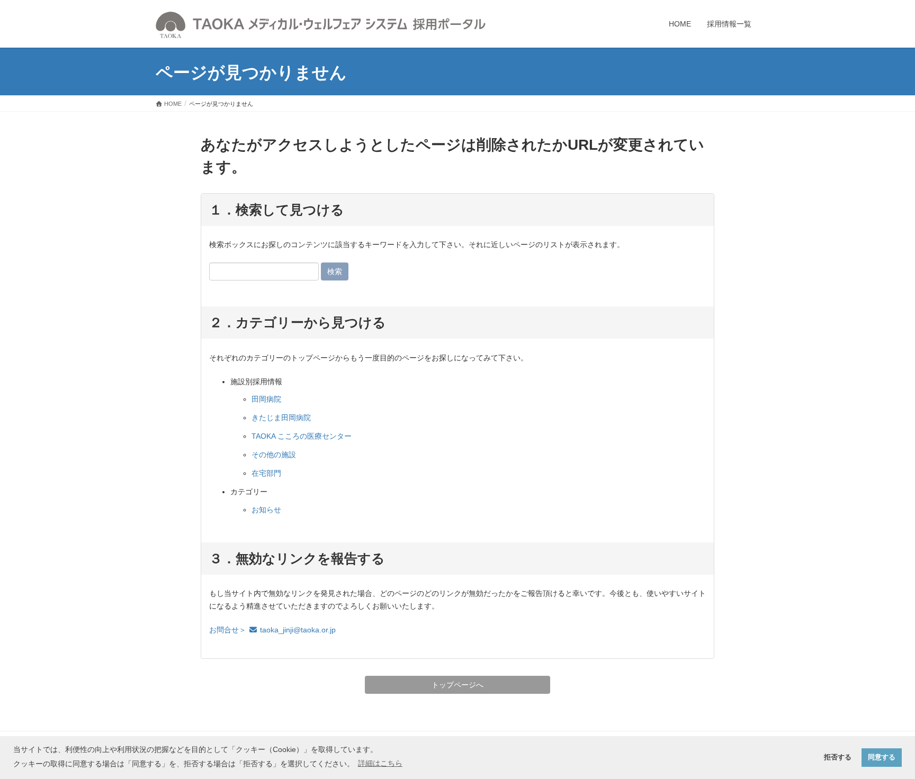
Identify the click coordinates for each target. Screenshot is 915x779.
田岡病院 (266, 399)
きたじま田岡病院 (281, 417)
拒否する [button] (837, 757)
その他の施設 (274, 454)
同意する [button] (881, 757)
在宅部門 (266, 473)
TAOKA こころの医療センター (302, 436)
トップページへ (457, 685)
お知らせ (266, 509)
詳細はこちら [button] (380, 763)
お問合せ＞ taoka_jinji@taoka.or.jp (272, 630)
